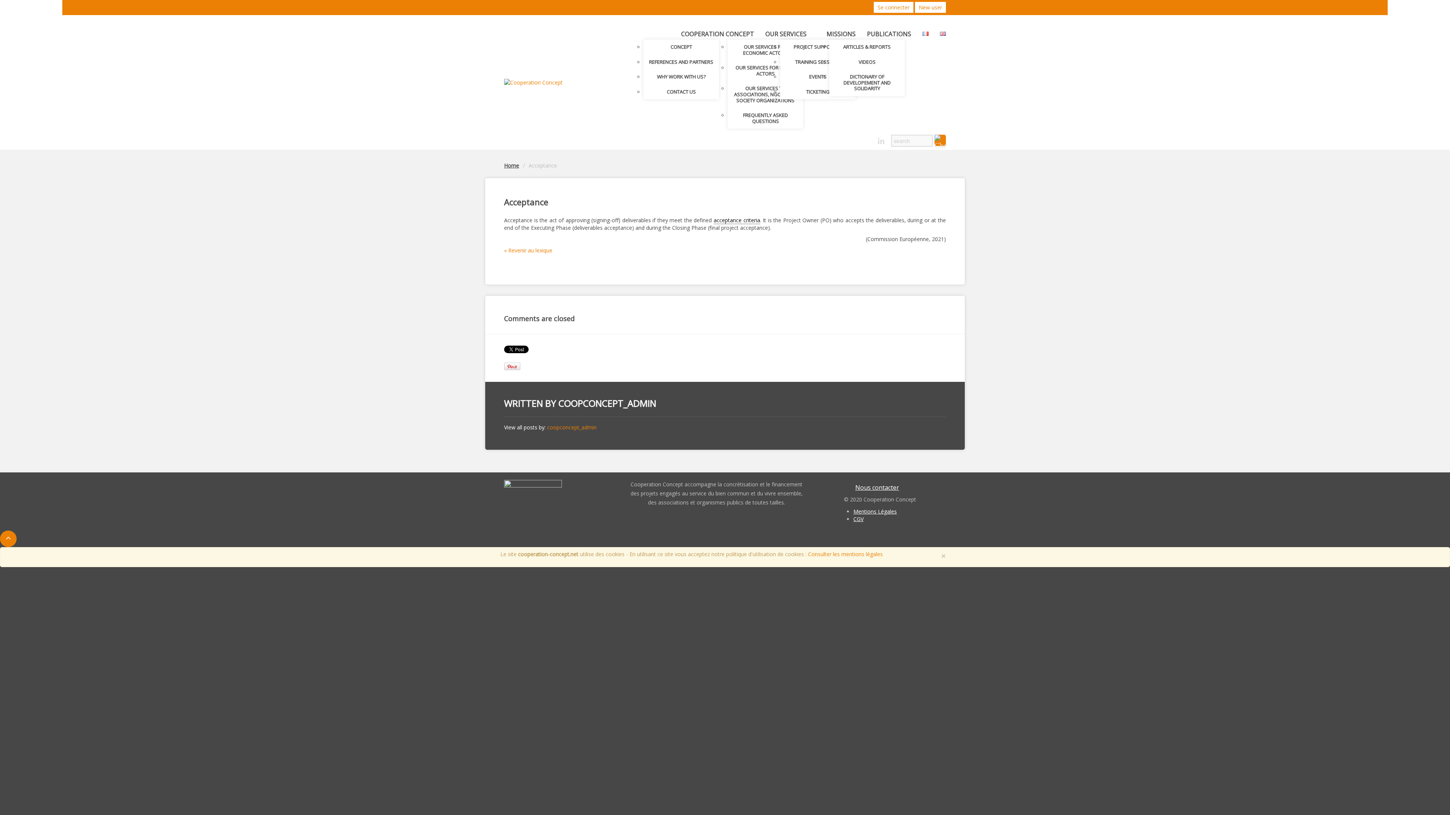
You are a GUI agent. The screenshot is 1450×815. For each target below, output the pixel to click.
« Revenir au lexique (528, 250)
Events (818, 76)
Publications (889, 34)
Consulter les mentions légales (845, 554)
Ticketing (818, 91)
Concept (681, 46)
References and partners (681, 61)
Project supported (818, 46)
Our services (786, 34)
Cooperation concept (717, 34)
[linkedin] (881, 141)
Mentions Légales (875, 511)
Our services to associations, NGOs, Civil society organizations (765, 94)
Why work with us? (681, 76)
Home (511, 165)
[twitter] (854, 139)
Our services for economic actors (765, 49)
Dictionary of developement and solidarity (867, 82)
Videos (867, 61)
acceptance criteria (737, 220)
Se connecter (894, 7)
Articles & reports (867, 46)
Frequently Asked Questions (765, 118)
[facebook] (868, 139)
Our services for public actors (766, 70)
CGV (858, 519)
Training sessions (818, 61)
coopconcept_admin (607, 403)
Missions (841, 34)
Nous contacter (877, 487)
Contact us (681, 91)
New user (930, 7)
